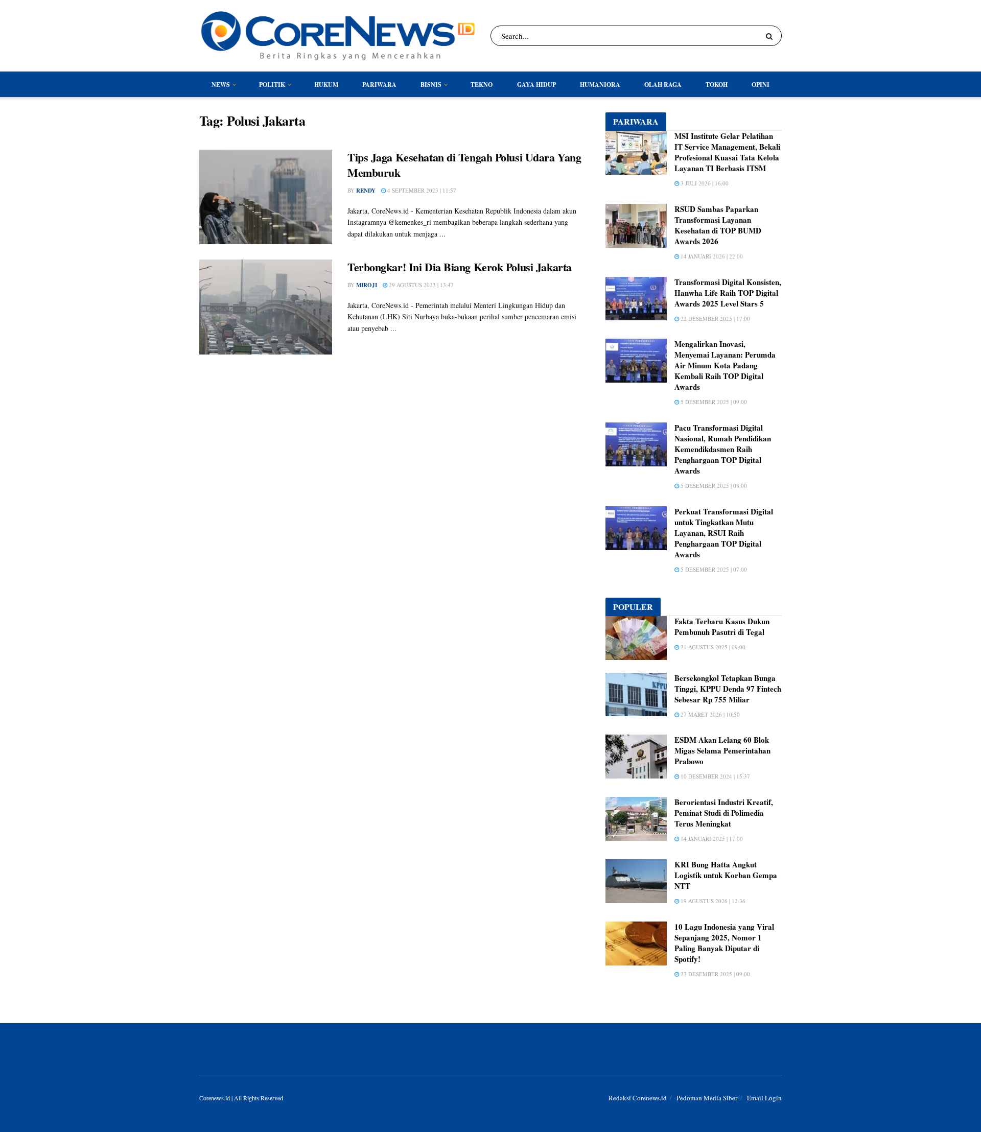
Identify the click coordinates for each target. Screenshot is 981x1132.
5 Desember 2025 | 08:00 (713, 485)
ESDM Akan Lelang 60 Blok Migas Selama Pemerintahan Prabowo (722, 750)
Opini (760, 84)
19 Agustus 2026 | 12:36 (712, 901)
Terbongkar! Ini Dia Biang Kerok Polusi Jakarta (459, 266)
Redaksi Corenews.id (638, 1097)
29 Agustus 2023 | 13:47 (420, 285)
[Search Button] (771, 36)
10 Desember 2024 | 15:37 (714, 776)
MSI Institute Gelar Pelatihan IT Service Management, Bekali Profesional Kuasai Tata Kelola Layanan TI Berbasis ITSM (727, 152)
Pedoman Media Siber (706, 1097)
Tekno (482, 84)
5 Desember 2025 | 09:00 (713, 402)
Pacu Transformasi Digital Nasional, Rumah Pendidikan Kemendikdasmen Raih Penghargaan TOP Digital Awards (722, 449)
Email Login (764, 1097)
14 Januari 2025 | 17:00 (711, 838)
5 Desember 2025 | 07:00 (713, 569)
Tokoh (717, 84)
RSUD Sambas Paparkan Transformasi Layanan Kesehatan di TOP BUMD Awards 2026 (717, 225)
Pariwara (379, 84)
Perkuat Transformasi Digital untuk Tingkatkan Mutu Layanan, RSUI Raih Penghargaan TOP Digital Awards (723, 533)
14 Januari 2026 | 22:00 (711, 256)
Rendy (366, 190)
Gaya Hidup (536, 84)
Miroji (366, 285)
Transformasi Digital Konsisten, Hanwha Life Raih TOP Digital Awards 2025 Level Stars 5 (727, 292)
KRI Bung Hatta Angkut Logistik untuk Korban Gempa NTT (725, 875)
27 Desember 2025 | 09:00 (714, 974)
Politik (272, 84)
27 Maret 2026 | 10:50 (709, 714)
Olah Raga (663, 84)
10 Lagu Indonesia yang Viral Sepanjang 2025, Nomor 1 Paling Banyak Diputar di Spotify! (724, 942)
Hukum (326, 84)
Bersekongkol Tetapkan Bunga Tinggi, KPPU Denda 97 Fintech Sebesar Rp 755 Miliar (727, 688)
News (221, 84)
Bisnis (431, 84)
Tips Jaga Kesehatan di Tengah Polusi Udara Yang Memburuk (464, 165)
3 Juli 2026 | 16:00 (704, 183)
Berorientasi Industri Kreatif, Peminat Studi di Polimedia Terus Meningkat (723, 812)
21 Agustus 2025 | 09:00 (712, 647)
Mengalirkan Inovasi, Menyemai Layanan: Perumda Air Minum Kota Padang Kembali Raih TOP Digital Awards (725, 365)
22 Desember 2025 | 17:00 (714, 318)
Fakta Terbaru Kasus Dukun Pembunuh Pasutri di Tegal (721, 627)
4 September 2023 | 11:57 (421, 190)
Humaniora (600, 84)
